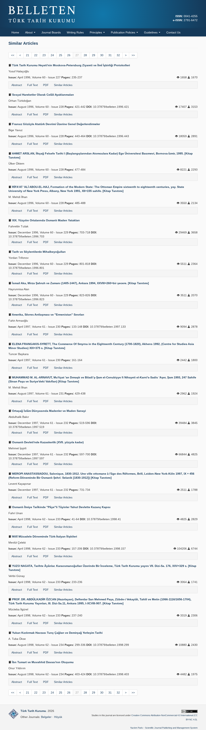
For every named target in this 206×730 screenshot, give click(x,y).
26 (68, 55)
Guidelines (151, 32)
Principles (96, 32)
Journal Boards (51, 32)
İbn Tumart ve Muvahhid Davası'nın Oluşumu (42, 662)
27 (77, 55)
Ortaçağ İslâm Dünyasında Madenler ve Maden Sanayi (48, 410)
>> (133, 55)
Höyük (58, 717)
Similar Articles (63, 85)
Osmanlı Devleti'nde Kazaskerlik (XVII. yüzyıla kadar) (47, 442)
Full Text (32, 85)
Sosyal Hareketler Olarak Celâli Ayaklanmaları (42, 94)
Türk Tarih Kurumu (33, 710)
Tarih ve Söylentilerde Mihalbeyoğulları (38, 251)
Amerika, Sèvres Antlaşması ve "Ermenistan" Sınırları (47, 314)
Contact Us (173, 32)
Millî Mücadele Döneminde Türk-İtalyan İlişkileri (44, 536)
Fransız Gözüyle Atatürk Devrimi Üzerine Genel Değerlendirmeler (55, 124)
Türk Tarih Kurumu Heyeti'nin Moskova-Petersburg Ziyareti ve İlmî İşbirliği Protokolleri (70, 65)
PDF (46, 85)
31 (110, 55)
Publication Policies (123, 32)
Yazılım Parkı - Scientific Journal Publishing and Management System (164, 728)
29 (93, 55)
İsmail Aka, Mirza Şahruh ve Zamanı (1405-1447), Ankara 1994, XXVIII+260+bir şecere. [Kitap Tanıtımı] (80, 283)
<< (12, 55)
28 (85, 55)
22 (35, 55)
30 (101, 55)
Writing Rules (75, 32)
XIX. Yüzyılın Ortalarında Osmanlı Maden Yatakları (45, 220)
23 (44, 55)
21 (27, 55)
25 (60, 55)
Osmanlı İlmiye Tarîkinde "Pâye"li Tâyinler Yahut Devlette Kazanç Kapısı (60, 507)
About (29, 32)
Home (15, 32)
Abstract (16, 85)
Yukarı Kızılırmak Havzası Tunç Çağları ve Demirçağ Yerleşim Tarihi (57, 632)
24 (52, 55)
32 (118, 55)
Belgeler (46, 717)
